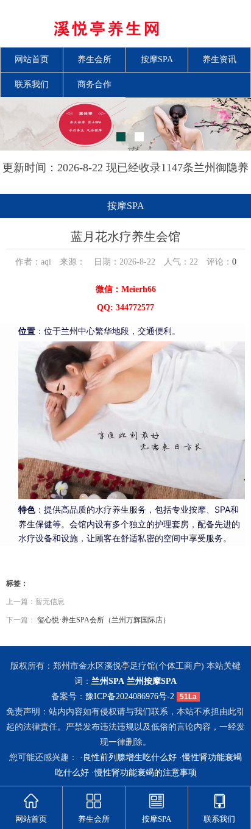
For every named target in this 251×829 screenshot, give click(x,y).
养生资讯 (219, 59)
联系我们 (32, 84)
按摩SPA (157, 59)
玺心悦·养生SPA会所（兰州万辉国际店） (103, 620)
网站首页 (32, 59)
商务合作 (94, 84)
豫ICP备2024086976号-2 (129, 696)
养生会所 (94, 59)
